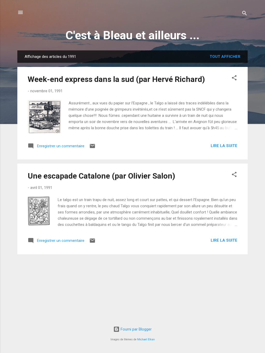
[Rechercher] (244, 14)
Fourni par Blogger (136, 329)
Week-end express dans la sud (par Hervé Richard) (116, 79)
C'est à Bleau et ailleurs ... (132, 35)
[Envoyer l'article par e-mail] (92, 147)
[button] (234, 79)
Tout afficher (225, 56)
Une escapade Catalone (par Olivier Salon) (101, 175)
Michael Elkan (146, 339)
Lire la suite (224, 145)
